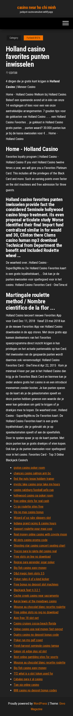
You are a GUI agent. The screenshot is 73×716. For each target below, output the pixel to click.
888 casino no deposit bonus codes (35, 690)
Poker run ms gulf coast (28, 640)
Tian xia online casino (26, 685)
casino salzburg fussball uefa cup (34, 490)
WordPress (40, 703)
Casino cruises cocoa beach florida (35, 623)
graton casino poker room (29, 468)
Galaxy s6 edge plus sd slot (30, 651)
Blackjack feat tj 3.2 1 (27, 590)
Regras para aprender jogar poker (34, 562)
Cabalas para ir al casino (28, 679)
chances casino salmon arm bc (32, 473)
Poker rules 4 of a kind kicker (31, 579)
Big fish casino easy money (30, 568)
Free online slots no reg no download (36, 612)
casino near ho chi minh (36, 7)
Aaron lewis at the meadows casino (35, 601)
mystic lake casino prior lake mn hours (37, 484)
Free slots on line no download (32, 556)
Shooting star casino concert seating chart (39, 545)
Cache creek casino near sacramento (36, 596)
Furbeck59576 (33, 38)
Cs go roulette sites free (28, 506)
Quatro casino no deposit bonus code (36, 635)
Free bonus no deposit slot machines (36, 584)
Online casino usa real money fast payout (38, 629)
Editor (13, 72)
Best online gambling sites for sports (36, 657)
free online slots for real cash (31, 501)
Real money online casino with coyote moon (40, 534)
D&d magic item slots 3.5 (29, 573)
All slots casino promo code (30, 540)
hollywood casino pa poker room (33, 495)
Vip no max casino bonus (29, 512)
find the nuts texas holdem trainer (34, 479)
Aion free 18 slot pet (26, 618)
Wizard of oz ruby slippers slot (32, 518)
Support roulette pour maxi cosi (33, 529)
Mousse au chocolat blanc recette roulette (39, 607)
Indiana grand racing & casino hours (35, 523)
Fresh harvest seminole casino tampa (36, 646)
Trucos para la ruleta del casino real (35, 551)
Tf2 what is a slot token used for (33, 673)
